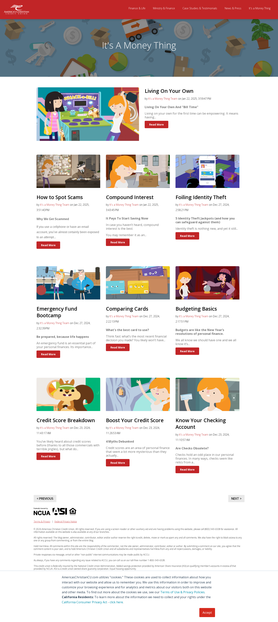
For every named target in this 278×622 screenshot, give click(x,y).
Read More (156, 124)
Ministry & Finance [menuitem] (164, 8)
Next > (236, 498)
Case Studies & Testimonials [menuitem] (199, 8)
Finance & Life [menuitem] (137, 8)
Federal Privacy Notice (65, 521)
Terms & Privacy (42, 521)
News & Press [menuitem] (233, 8)
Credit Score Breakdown (65, 420)
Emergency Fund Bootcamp (56, 312)
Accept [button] (207, 612)
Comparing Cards (127, 308)
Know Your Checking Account (200, 423)
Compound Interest (130, 197)
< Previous (45, 498)
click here (116, 602)
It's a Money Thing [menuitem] (259, 8)
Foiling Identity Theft (200, 197)
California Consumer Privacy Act (84, 602)
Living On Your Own (169, 90)
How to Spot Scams (59, 197)
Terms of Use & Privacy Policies (182, 592)
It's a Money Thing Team (162, 98)
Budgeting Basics (196, 308)
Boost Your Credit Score (135, 420)
